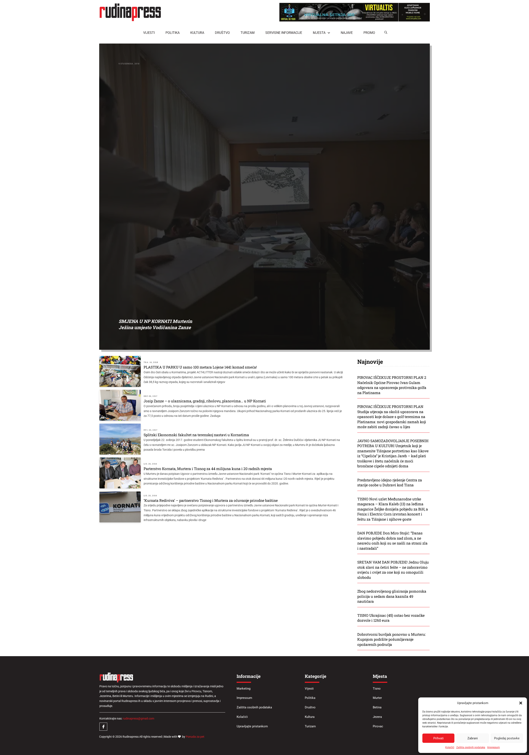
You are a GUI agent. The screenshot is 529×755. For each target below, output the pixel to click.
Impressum (493, 747)
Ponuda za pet (195, 736)
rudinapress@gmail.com (138, 718)
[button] (521, 703)
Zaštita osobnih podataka (470, 747)
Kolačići (449, 747)
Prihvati (438, 738)
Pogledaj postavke (506, 738)
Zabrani (472, 738)
